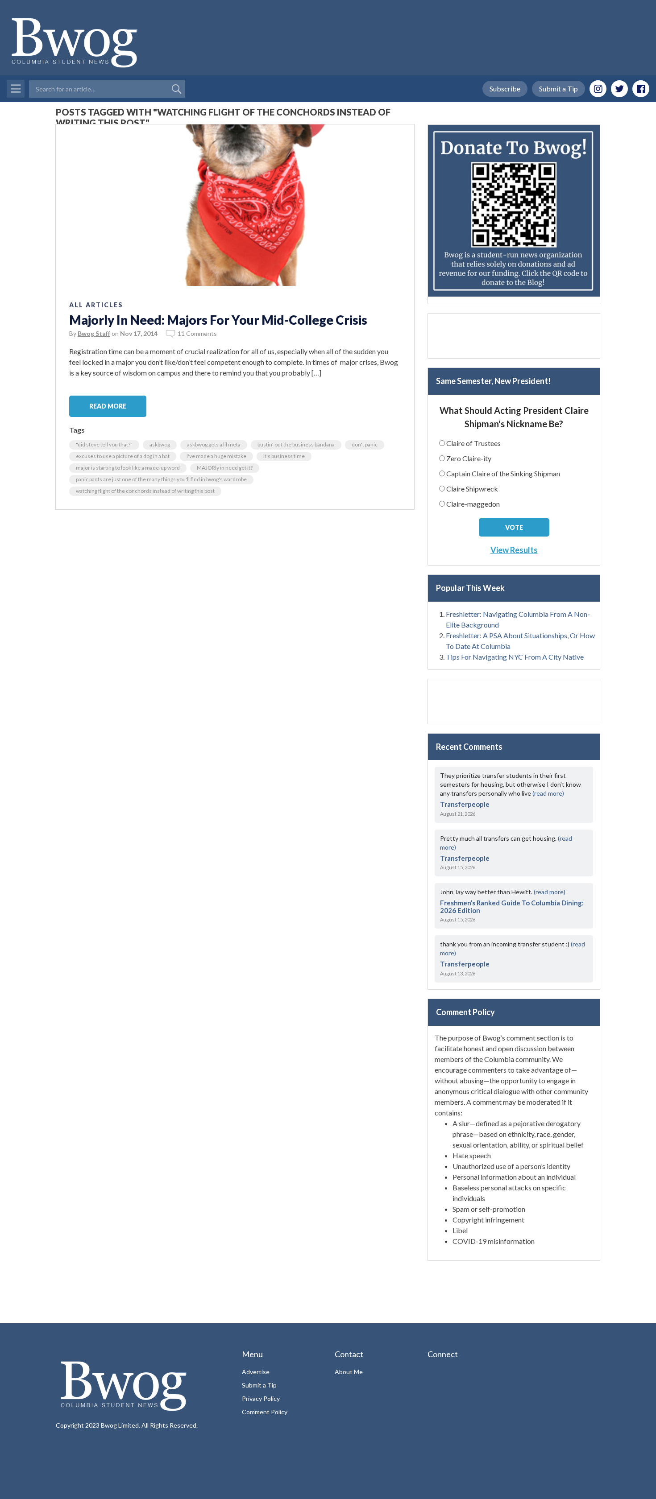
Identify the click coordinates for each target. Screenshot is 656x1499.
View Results (514, 550)
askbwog (159, 444)
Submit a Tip (558, 88)
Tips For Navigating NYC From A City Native (515, 656)
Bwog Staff (94, 333)
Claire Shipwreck (472, 488)
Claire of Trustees (473, 443)
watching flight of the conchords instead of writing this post (145, 490)
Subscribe (505, 88)
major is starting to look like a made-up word (128, 467)
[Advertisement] (514, 336)
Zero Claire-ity (468, 458)
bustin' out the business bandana (296, 444)
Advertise (256, 1371)
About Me (349, 1371)
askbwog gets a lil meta (214, 444)
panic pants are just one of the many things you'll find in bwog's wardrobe (161, 479)
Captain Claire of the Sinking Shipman (503, 473)
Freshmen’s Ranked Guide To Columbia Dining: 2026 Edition (512, 906)
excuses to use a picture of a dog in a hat (123, 456)
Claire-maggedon (473, 504)
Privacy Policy (261, 1398)
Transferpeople (465, 804)
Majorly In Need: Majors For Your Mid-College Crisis (218, 319)
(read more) (548, 793)
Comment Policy (264, 1412)
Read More (107, 406)
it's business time (284, 456)
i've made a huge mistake (216, 456)
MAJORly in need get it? (225, 467)
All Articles (96, 305)
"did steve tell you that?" (104, 444)
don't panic (365, 444)
